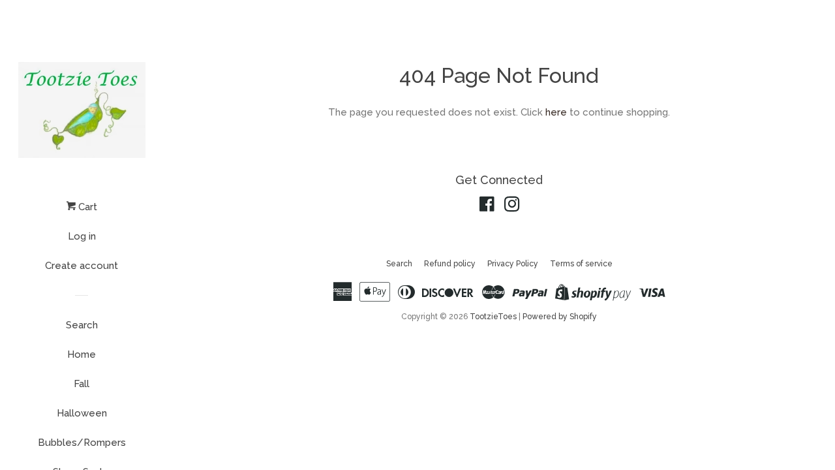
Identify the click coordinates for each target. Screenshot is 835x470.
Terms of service (581, 263)
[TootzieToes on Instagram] (512, 207)
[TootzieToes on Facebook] (487, 207)
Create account (81, 266)
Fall (81, 384)
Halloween (82, 413)
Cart (86, 207)
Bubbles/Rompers (82, 442)
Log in (82, 236)
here (556, 112)
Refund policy (450, 263)
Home (81, 354)
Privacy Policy (512, 263)
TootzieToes (494, 316)
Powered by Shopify (560, 316)
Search (82, 325)
